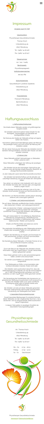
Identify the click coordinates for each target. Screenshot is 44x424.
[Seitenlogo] (11, 7)
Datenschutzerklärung (26, 418)
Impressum (14, 418)
